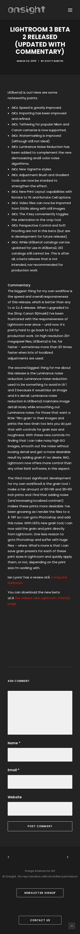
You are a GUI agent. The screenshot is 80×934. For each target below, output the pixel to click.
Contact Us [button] (40, 920)
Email (13, 770)
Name (14, 743)
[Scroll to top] (71, 925)
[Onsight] (27, 10)
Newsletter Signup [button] (40, 893)
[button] (70, 10)
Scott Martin (54, 61)
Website (15, 797)
